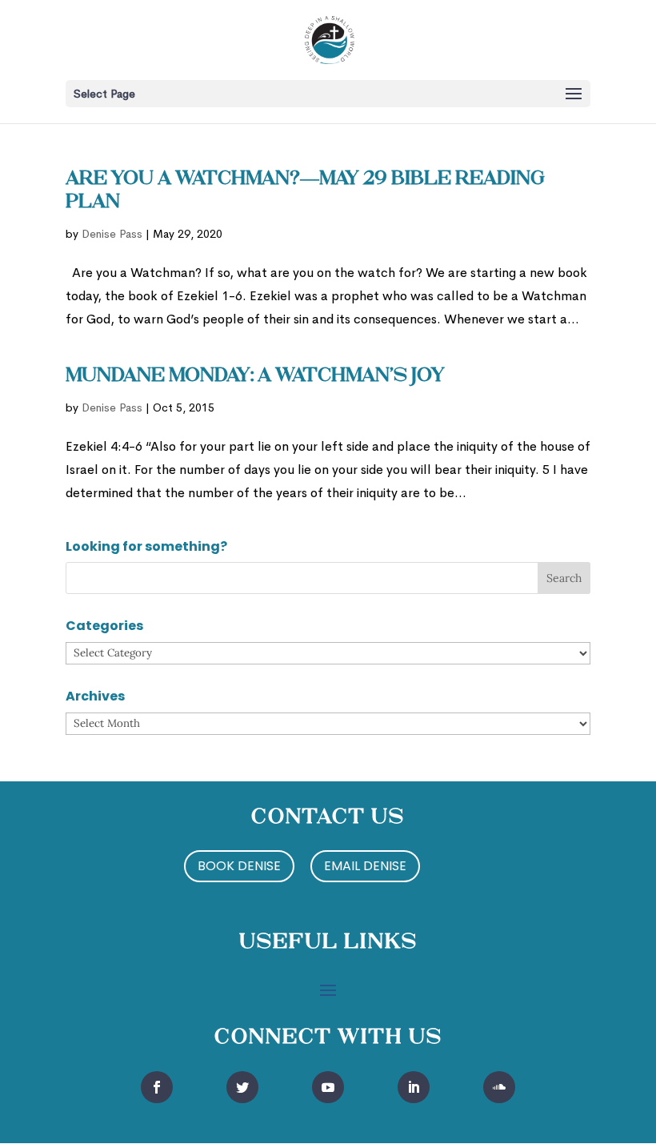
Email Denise (365, 866)
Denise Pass (112, 234)
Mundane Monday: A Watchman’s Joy (255, 376)
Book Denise (239, 866)
